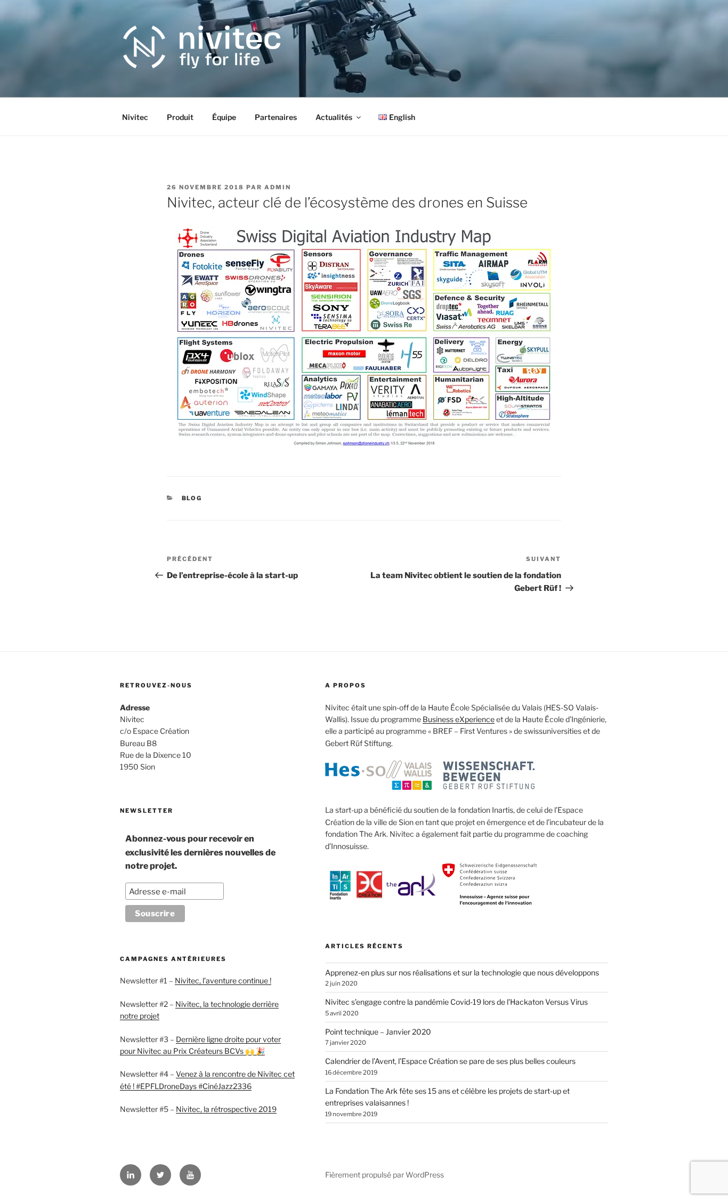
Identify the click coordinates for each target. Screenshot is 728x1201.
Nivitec (135, 117)
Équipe (224, 117)
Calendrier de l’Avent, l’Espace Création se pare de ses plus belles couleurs (450, 1061)
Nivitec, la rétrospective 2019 (226, 1109)
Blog (192, 498)
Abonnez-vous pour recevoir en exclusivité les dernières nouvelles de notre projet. (200, 852)
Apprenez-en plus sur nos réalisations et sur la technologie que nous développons (462, 972)
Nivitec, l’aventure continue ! (223, 980)
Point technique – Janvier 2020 (378, 1031)
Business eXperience (459, 719)
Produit (180, 117)
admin (277, 187)
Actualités (334, 117)
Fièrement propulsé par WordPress (384, 1174)
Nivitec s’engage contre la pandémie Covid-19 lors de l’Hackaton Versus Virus (456, 1001)
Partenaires (276, 117)
